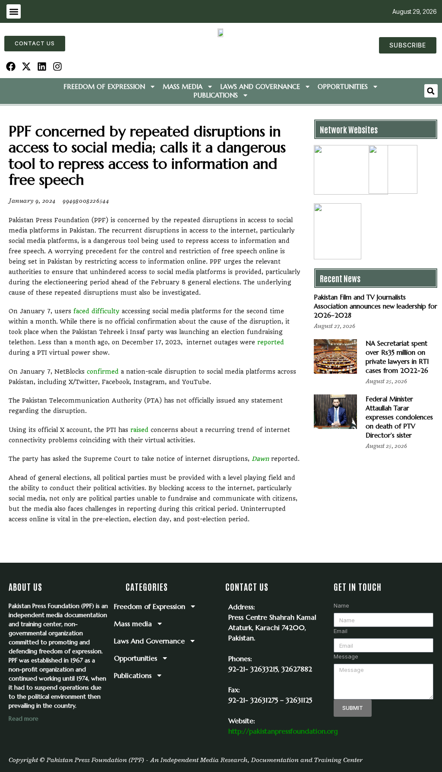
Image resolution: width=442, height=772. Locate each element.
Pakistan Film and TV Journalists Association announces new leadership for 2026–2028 (375, 306)
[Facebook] (11, 66)
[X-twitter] (26, 66)
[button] (13, 11)
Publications (215, 95)
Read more (23, 718)
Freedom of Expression (104, 86)
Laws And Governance (260, 86)
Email (340, 630)
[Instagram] (57, 66)
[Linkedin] (42, 66)
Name (341, 605)
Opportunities (343, 86)
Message (346, 656)
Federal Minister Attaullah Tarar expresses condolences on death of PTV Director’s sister (399, 417)
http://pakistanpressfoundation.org (283, 731)
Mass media (182, 86)
